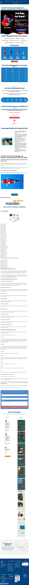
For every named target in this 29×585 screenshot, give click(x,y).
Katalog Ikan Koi (7, 1)
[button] (1, 21)
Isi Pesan (2, 400)
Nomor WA (3, 397)
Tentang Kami (12, 1)
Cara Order (25, 1)
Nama (2, 393)
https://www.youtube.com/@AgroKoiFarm (14, 387)
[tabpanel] (14, 181)
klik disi (25, 385)
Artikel (21, 1)
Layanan (17, 1)
